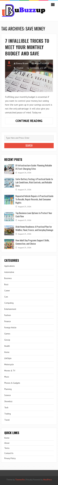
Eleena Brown (22, 63)
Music (6, 377)
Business (8, 278)
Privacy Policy (10, 458)
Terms (7, 448)
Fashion (7, 315)
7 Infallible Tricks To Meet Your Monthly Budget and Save (27, 47)
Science (7, 395)
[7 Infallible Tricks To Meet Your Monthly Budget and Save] (29, 76)
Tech (6, 407)
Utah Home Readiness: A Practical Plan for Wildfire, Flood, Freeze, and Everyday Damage (34, 228)
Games (7, 333)
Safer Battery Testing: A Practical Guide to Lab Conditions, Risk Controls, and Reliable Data (34, 182)
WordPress (47, 479)
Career (7, 290)
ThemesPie (20, 479)
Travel (7, 420)
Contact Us (8, 453)
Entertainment (10, 309)
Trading (7, 413)
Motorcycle (9, 364)
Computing (9, 303)
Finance (20, 68)
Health (7, 346)
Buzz (6, 284)
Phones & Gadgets (12, 383)
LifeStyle (7, 358)
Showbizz (8, 401)
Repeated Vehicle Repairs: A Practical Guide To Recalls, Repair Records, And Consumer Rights (34, 199)
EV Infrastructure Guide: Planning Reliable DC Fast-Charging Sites (33, 167)
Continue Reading (34, 121)
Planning (8, 389)
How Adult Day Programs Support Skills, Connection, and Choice (32, 242)
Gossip (7, 340)
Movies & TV (9, 370)
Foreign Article (10, 327)
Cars (6, 297)
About (6, 443)
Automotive (9, 272)
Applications (9, 266)
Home (6, 352)
